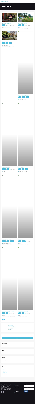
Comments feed (5, 372)
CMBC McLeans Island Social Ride (23, 311)
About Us (10, 329)
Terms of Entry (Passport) (12, 326)
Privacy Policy (11, 328)
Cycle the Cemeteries (5, 41)
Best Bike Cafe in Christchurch (6, 23)
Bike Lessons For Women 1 (6, 167)
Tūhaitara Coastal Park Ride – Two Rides (8, 311)
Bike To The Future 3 (21, 167)
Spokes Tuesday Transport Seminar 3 (23, 95)
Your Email (25, 384)
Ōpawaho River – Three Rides (22, 23)
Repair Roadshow (20, 239)
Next (3, 319)
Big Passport (11, 325)
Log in (3, 369)
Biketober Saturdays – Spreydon (6, 239)
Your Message (26, 387)
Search (17, 338)
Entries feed (4, 371)
